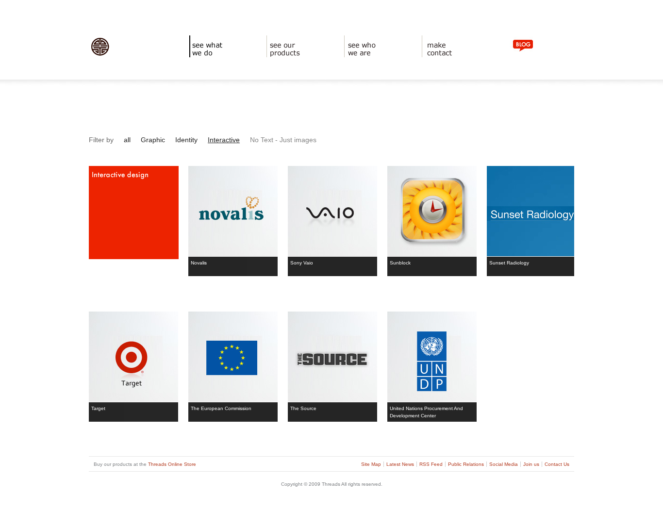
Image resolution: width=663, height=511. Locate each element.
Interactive (224, 140)
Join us (531, 464)
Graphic (153, 140)
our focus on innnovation (376, 58)
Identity (186, 140)
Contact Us (557, 464)
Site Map (371, 464)
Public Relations (466, 464)
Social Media (503, 464)
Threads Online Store (172, 464)
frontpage (101, 58)
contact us (435, 58)
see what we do (209, 58)
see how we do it (288, 58)
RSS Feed (431, 464)
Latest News (400, 464)
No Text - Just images (283, 140)
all (127, 140)
